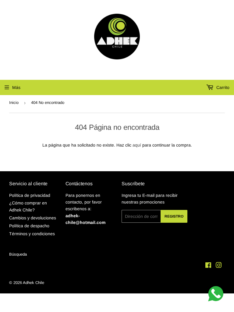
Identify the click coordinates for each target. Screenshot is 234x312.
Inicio (14, 102)
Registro (174, 216)
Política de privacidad (29, 195)
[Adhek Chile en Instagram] (219, 266)
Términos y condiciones (32, 233)
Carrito (222, 87)
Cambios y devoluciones (32, 217)
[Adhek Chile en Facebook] (208, 266)
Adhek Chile (33, 282)
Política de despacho (29, 225)
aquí (137, 145)
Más (16, 87)
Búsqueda (18, 254)
